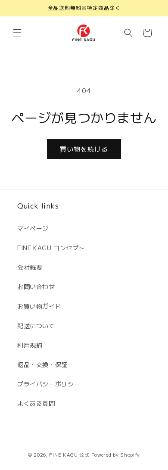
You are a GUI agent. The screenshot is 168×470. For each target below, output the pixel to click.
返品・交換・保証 (42, 364)
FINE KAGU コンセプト (51, 247)
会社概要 (29, 267)
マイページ (33, 228)
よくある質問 (36, 403)
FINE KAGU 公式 (69, 454)
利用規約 (29, 345)
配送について (36, 325)
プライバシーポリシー (48, 384)
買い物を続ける (84, 148)
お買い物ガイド (39, 306)
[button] (17, 32)
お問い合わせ (36, 286)
